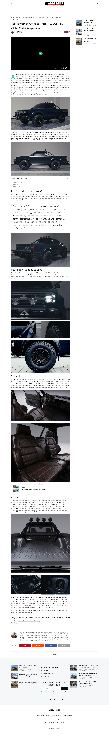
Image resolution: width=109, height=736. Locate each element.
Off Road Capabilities (20, 183)
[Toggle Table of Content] (67, 179)
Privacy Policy (52, 719)
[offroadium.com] (54, 3)
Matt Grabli (19, 31)
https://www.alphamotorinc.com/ (29, 621)
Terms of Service (68, 715)
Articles (19, 17)
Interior (15, 184)
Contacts (60, 719)
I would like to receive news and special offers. (55, 691)
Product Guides (47, 673)
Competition (16, 186)
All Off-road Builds (49, 667)
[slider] (32, 68)
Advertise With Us (56, 715)
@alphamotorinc (19, 623)
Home (12, 17)
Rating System (40, 715)
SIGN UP (64, 688)
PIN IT (41, 113)
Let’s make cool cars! (20, 181)
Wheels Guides (46, 677)
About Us (48, 715)
